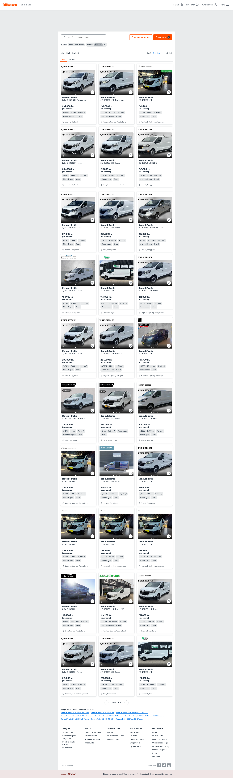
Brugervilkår (157, 735)
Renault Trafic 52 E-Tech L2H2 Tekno (129, 719)
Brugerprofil (135, 743)
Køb (63, 59)
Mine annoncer (136, 732)
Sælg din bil (67, 732)
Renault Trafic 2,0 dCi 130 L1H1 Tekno (75, 719)
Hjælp (155, 753)
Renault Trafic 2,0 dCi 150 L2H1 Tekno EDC (132, 713)
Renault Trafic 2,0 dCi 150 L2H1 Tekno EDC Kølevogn (144, 716)
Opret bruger (135, 746)
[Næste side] (127, 702)
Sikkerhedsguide (159, 749)
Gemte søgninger (137, 739)
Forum (110, 732)
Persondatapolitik (160, 739)
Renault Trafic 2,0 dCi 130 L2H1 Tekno (75, 713)
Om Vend (156, 756)
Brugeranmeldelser (115, 735)
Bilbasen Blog (113, 739)
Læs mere (168, 774)
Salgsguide (67, 747)
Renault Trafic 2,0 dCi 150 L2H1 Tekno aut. (77, 716)
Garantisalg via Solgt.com (69, 737)
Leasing (72, 59)
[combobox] (83, 37)
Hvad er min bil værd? (68, 743)
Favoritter (134, 735)
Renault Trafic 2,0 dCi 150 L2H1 (102, 719)
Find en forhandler (93, 732)
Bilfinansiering (91, 735)
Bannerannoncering (160, 746)
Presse (155, 732)
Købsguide (89, 743)
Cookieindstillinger (160, 743)
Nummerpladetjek (92, 739)
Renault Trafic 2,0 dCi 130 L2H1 (102, 713)
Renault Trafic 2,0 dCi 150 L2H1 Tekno (109, 716)
